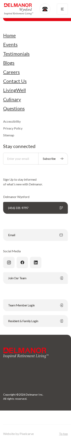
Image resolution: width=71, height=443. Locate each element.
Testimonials (16, 53)
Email (11, 235)
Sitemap (8, 135)
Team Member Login (21, 305)
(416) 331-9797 (18, 208)
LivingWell (14, 90)
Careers (11, 72)
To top (63, 434)
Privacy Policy (12, 128)
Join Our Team (17, 278)
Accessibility (12, 121)
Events (10, 44)
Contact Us (15, 81)
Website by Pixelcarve (18, 434)
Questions (14, 108)
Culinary (12, 99)
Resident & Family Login (23, 321)
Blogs (8, 62)
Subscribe (49, 158)
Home (9, 35)
